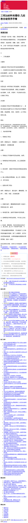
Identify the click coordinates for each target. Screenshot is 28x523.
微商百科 (6, 517)
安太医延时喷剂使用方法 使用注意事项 (14, 470)
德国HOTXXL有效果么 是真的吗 (12, 375)
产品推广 (6, 11)
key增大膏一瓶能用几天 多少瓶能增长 (14, 377)
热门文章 (6, 5)
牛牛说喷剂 (7, 8)
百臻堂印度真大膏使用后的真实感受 (13, 473)
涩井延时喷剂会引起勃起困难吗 (12, 394)
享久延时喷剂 (4, 247)
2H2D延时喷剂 (22, 247)
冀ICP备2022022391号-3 (17, 520)
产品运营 (6, 509)
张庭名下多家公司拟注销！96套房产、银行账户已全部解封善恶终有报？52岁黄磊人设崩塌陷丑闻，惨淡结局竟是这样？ (15, 487)
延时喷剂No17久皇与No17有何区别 (13, 355)
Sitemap (5, 521)
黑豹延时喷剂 (15, 248)
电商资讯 (6, 515)
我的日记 (6, 507)
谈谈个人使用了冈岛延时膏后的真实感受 (14, 471)
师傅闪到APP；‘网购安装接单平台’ (13, 482)
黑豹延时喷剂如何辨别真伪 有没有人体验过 (15, 465)
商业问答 (6, 511)
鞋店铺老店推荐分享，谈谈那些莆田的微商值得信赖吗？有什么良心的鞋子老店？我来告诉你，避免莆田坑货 (15, 334)
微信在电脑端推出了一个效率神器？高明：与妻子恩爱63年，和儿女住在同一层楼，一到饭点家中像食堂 (15, 311)
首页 (5, 4)
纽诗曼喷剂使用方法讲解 (10, 457)
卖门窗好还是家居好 (14, 292)
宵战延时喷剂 (13, 247)
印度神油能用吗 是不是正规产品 (12, 474)
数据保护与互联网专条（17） (11, 490)
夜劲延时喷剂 (5, 248)
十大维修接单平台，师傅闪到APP (18, 295)
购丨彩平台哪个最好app (10, 484)
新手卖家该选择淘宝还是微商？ (12, 501)
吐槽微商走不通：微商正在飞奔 (12, 499)
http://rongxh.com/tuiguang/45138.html (16, 278)
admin (2, 23)
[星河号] (3, 1)
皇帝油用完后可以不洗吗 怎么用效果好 (14, 393)
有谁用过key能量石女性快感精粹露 (13, 386)
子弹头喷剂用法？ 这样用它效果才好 (13, 418)
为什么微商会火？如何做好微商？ (18, 293)
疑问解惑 (6, 7)
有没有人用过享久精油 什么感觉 (12, 382)
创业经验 (6, 514)
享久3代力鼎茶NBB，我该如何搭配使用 (14, 391)
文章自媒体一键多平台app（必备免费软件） (15, 481)
